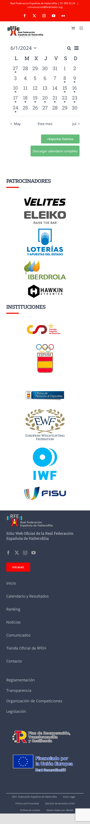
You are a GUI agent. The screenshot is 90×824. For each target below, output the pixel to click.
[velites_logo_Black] (45, 199)
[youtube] (33, 553)
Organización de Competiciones (34, 700)
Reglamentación (20, 679)
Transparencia (18, 690)
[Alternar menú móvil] (81, 28)
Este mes (45, 123)
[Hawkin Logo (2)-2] (45, 286)
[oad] (45, 385)
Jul (74, 123)
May (17, 123)
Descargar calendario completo (55, 151)
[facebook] (8, 553)
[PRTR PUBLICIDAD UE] (45, 749)
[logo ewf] (45, 410)
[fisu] (45, 488)
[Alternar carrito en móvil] (73, 28)
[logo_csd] (45, 325)
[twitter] (17, 553)
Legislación (16, 711)
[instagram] (25, 553)
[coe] (45, 344)
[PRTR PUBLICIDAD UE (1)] (45, 728)
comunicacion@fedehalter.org (45, 7)
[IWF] (45, 444)
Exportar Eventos (61, 139)
